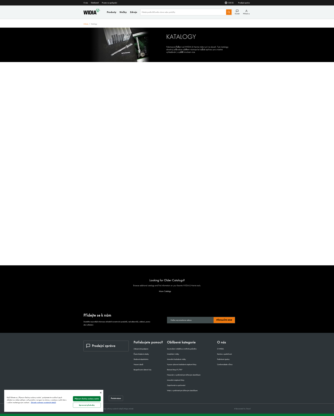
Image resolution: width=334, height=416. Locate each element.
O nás (86, 3)
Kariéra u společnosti (224, 354)
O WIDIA (220, 349)
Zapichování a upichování (176, 385)
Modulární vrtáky (173, 354)
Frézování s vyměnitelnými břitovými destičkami (184, 375)
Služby (123, 12)
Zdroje (133, 12)
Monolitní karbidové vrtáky (176, 359)
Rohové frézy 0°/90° (175, 369)
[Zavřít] (101, 392)
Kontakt (237, 14)
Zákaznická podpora (141, 349)
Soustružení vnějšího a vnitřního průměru (182, 349)
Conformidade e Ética (224, 364)
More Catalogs (165, 291)
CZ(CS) (231, 3)
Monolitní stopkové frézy (175, 380)
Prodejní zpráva (244, 3)
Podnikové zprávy (223, 359)
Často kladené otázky (141, 354)
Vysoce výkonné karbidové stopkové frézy (181, 364)
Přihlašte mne (224, 320)
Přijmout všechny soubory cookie (87, 399)
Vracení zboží (138, 364)
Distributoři (95, 3)
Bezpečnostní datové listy (142, 369)
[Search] (229, 12)
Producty (111, 12)
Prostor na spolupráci (109, 3)
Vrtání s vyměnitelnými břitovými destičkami (182, 390)
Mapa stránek (128, 409)
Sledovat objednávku (141, 359)
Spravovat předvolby (87, 405)
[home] (92, 13)
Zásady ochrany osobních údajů (112, 409)
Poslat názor (116, 398)
